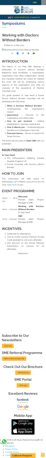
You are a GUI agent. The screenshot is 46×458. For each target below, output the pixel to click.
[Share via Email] (34, 53)
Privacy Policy (11, 449)
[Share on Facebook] (23, 53)
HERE (15, 185)
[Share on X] (28, 53)
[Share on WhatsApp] (12, 53)
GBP (35, 2)
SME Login (23, 385)
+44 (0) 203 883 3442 (21, 17)
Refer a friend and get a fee (14, 359)
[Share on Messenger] (18, 53)
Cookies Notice (12, 452)
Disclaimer (9, 446)
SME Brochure (23, 373)
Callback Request (22, 455)
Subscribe (8, 346)
